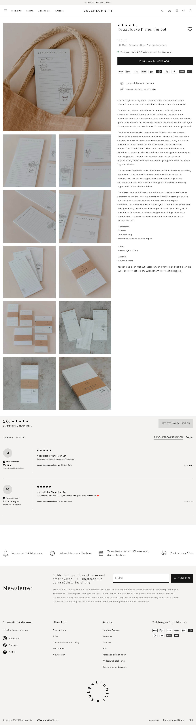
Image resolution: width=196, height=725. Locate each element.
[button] (162, 11)
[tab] (168, 438)
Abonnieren (182, 578)
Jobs (55, 636)
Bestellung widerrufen (115, 667)
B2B (105, 648)
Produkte (16, 10)
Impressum (154, 720)
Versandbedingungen (114, 654)
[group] (19, 421)
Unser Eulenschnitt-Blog (66, 642)
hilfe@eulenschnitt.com (16, 630)
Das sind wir (59, 630)
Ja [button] (59, 465)
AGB (191, 720)
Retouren (108, 636)
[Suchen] (162, 11)
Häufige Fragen (111, 630)
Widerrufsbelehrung (114, 661)
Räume (30, 10)
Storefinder (59, 648)
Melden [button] (64, 465)
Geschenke (44, 10)
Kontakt (107, 642)
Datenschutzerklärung (173, 720)
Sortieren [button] (7, 437)
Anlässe (59, 10)
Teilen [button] (70, 465)
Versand (132, 45)
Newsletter (59, 654)
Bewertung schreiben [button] (176, 423)
